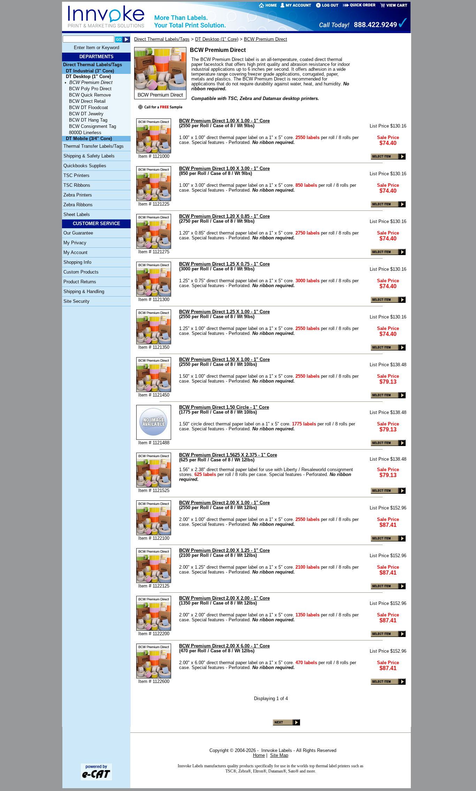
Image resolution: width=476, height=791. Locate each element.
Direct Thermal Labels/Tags (92, 64)
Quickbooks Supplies (84, 165)
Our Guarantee (78, 233)
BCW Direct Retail (87, 101)
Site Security (76, 301)
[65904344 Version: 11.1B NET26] (96, 778)
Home (259, 755)
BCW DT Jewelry (86, 114)
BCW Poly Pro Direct (90, 88)
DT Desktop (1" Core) (216, 39)
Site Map (279, 755)
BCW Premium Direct (91, 82)
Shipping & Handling (83, 291)
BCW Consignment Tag (92, 126)
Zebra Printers (77, 195)
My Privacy (74, 242)
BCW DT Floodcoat (88, 107)
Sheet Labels (76, 214)
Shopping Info (77, 262)
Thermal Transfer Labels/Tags (93, 146)
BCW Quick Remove (90, 95)
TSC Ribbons (76, 185)
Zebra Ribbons (78, 204)
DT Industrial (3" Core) (90, 71)
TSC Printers (76, 175)
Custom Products (81, 272)
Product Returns (79, 281)
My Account (75, 252)
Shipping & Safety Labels (89, 156)
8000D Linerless (85, 132)
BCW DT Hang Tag (88, 120)
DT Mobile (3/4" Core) (89, 138)
